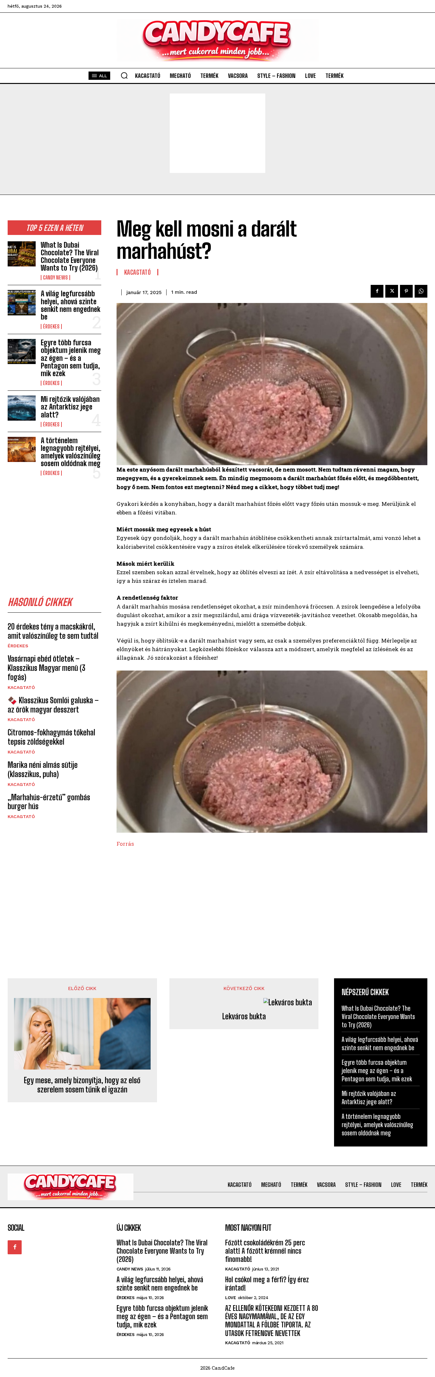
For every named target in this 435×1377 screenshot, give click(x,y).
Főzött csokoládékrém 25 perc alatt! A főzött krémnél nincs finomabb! (265, 1251)
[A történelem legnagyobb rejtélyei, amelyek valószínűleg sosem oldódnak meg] (22, 449)
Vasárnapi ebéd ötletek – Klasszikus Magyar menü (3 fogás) (46, 668)
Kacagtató (21, 687)
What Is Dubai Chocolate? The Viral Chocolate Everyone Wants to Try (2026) (70, 256)
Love (230, 1297)
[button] (124, 75)
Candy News (55, 277)
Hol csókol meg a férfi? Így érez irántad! (267, 1283)
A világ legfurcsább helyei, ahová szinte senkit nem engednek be (70, 305)
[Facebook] (377, 291)
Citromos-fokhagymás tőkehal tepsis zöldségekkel (51, 737)
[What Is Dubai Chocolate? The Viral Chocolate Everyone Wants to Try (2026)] (22, 253)
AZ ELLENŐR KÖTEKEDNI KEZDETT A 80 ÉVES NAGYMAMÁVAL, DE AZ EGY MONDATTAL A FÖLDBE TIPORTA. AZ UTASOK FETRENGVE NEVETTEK (271, 1321)
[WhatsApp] (421, 291)
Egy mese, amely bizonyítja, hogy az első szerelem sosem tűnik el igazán (82, 1085)
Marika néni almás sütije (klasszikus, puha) (43, 769)
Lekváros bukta (244, 1016)
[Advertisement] (217, 133)
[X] (391, 291)
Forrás (125, 843)
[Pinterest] (406, 291)
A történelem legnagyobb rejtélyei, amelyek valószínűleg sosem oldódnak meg (71, 452)
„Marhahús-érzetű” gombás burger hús (49, 802)
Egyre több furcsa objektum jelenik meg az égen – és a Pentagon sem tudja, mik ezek (71, 358)
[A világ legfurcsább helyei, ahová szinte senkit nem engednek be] (22, 302)
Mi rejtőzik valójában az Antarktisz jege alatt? (70, 407)
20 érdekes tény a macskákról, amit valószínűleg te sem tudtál (53, 631)
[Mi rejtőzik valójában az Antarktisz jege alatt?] (22, 408)
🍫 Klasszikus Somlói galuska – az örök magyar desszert (53, 705)
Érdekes (51, 326)
